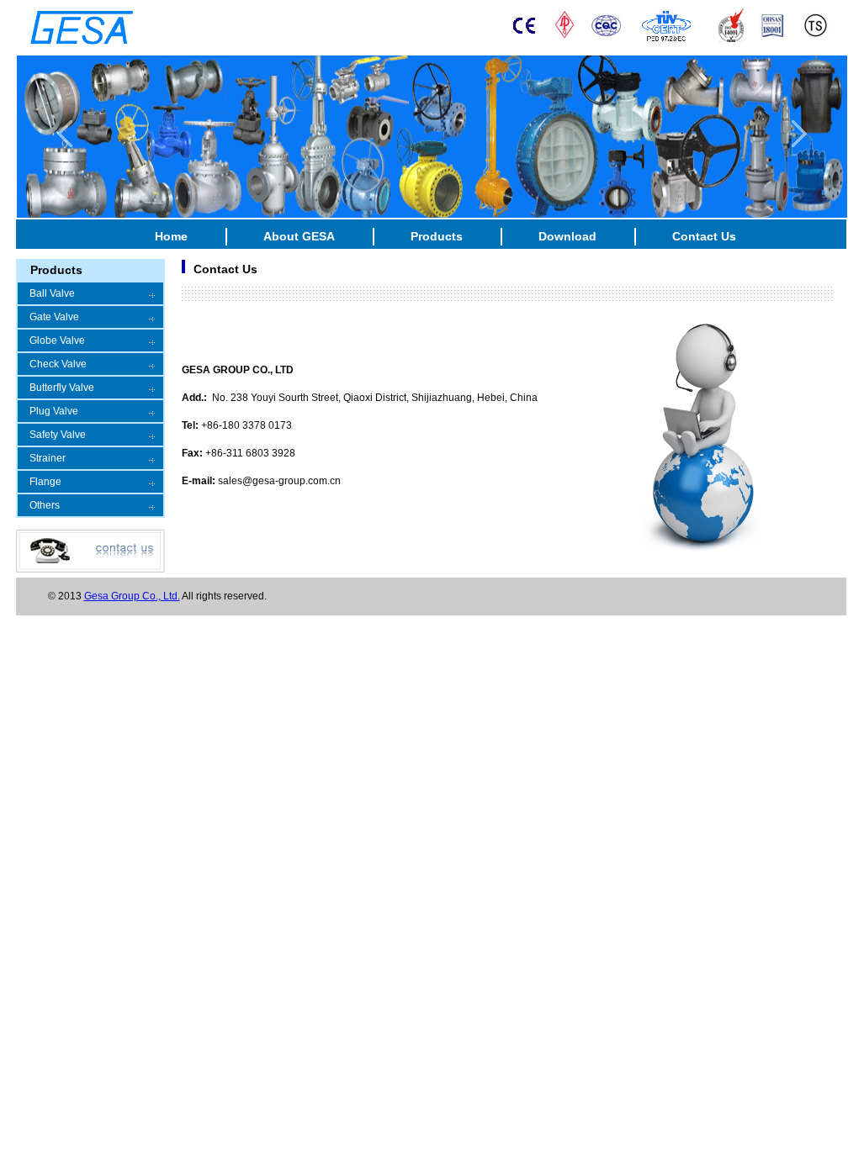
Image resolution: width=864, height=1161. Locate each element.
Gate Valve (54, 317)
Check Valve (58, 364)
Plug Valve (53, 411)
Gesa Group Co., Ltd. (132, 596)
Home (171, 236)
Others (44, 505)
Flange (45, 482)
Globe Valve (57, 340)
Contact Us (704, 236)
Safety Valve (57, 435)
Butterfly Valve (61, 387)
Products (437, 236)
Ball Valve (52, 293)
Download (567, 236)
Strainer (47, 458)
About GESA (299, 236)
